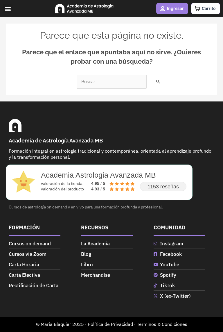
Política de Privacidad (110, 324)
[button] (7, 8)
